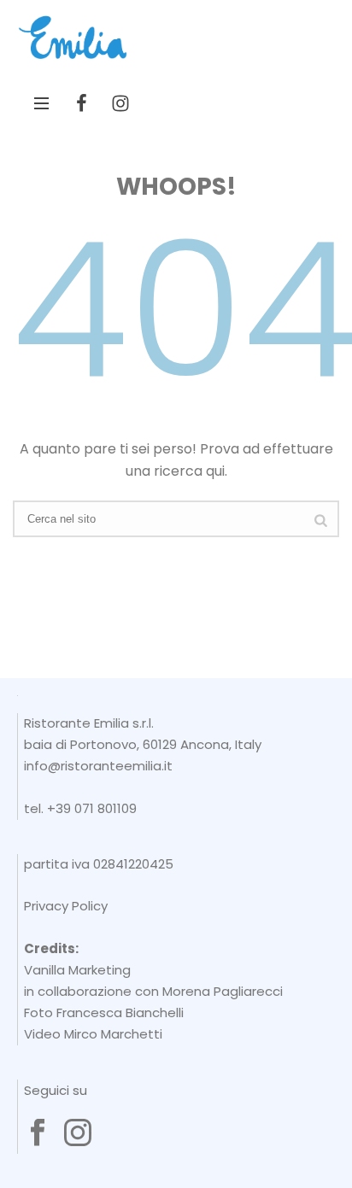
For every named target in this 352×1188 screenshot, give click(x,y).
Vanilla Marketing (77, 970)
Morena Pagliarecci (222, 991)
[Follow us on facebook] (37, 1133)
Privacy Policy (66, 906)
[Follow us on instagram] (77, 1133)
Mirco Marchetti (113, 1034)
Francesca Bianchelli (120, 1012)
